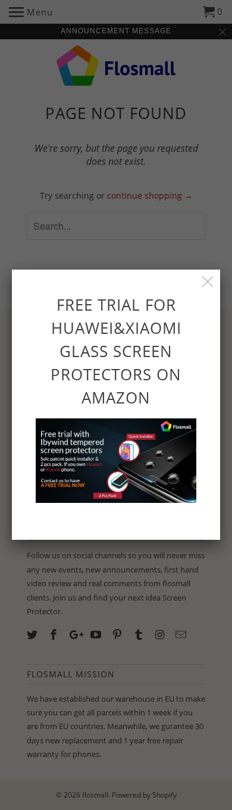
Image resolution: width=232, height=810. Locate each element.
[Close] (207, 281)
